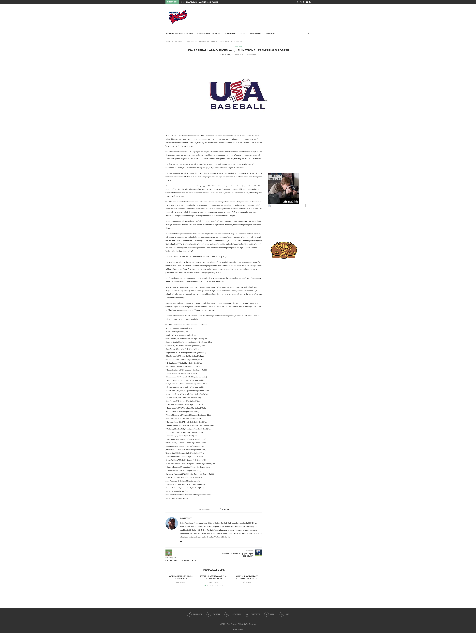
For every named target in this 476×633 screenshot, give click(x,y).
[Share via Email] (228, 509)
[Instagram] (300, 2)
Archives (270, 33)
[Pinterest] (303, 2)
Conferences (255, 33)
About (242, 33)
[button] (181, 2)
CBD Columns (229, 33)
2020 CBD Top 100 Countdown (208, 33)
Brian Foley (226, 54)
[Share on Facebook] (220, 509)
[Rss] (310, 2)
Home (167, 41)
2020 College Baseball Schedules (179, 33)
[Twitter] (297, 2)
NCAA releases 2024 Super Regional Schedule (204, 2)
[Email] (307, 2)
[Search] (309, 33)
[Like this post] (217, 509)
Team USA (178, 41)
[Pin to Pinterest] (225, 509)
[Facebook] (294, 2)
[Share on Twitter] (222, 509)
